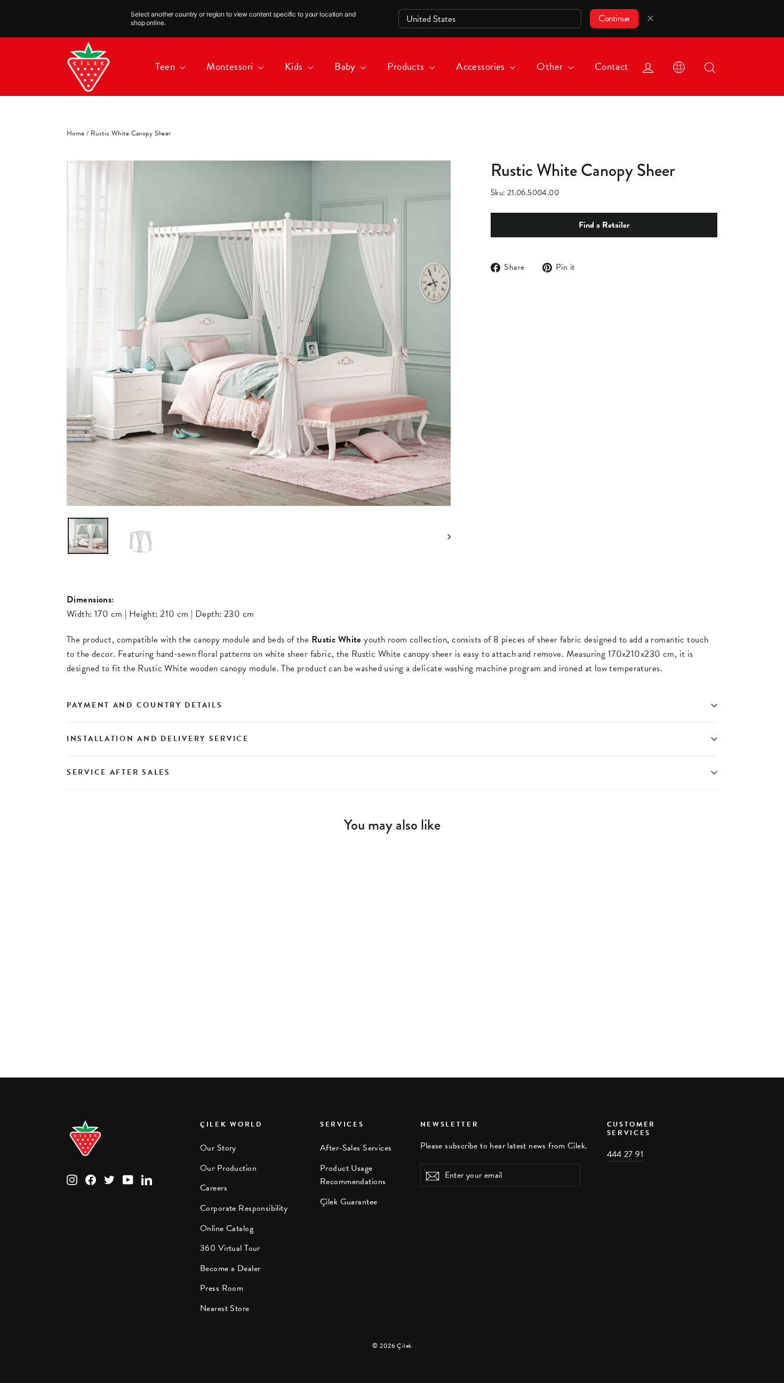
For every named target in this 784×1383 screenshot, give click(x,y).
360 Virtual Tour (230, 1248)
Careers (213, 1187)
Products (407, 66)
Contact (612, 66)
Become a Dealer (230, 1268)
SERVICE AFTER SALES (119, 772)
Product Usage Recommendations (353, 1175)
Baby (346, 66)
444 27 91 (625, 1154)
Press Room (221, 1288)
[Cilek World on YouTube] (128, 1179)
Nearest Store (225, 1308)
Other (551, 66)
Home (76, 133)
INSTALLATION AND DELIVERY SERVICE (158, 738)
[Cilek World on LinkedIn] (146, 1179)
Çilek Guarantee (348, 1201)
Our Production (228, 1168)
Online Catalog (226, 1228)
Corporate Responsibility (243, 1208)
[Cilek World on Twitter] (109, 1179)
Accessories (481, 66)
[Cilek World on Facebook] (90, 1179)
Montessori (230, 66)
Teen (166, 66)
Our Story (218, 1147)
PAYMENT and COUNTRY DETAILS (146, 705)
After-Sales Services (356, 1147)
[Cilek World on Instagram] (72, 1179)
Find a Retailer (604, 225)
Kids (295, 66)
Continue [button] (614, 18)
